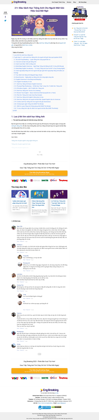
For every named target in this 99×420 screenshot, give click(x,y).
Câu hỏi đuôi (64, 413)
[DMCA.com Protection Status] (56, 407)
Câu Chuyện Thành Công (58, 2)
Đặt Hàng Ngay (82, 2)
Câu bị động (57, 413)
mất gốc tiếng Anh (16, 126)
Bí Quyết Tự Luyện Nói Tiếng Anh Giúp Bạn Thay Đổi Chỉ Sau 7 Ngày (80, 36)
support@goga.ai (61, 403)
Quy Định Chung (41, 415)
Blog (74, 2)
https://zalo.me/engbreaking (45, 403)
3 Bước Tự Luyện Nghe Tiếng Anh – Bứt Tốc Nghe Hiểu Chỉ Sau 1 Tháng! (80, 43)
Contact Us (59, 415)
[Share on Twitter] (5, 20)
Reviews (69, 2)
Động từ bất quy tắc (49, 413)
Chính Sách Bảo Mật (50, 415)
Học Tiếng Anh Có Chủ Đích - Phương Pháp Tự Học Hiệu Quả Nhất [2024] (81, 30)
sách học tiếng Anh (44, 43)
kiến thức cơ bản (27, 45)
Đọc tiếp (40, 155)
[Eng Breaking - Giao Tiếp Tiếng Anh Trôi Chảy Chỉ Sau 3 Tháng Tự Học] (18, 2)
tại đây (56, 393)
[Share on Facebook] (5, 17)
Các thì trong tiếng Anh (37, 413)
